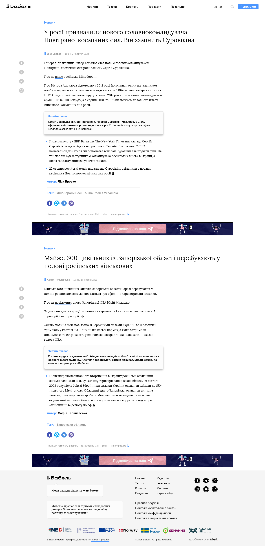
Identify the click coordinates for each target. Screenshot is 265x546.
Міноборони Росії (69, 193)
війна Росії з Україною (101, 193)
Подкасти (154, 6)
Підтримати (248, 6)
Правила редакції (147, 503)
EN (215, 7)
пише (59, 76)
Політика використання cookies (156, 518)
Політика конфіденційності (153, 513)
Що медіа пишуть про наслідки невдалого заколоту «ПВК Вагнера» (99, 125)
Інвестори (163, 483)
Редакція (163, 478)
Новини (92, 6)
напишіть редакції (100, 539)
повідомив (63, 302)
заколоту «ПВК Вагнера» (76, 141)
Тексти (112, 6)
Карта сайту (165, 493)
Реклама (162, 488)
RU (220, 7)
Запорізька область (71, 424)
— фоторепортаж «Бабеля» (103, 360)
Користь (132, 6)
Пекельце (178, 6)
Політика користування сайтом (155, 508)
